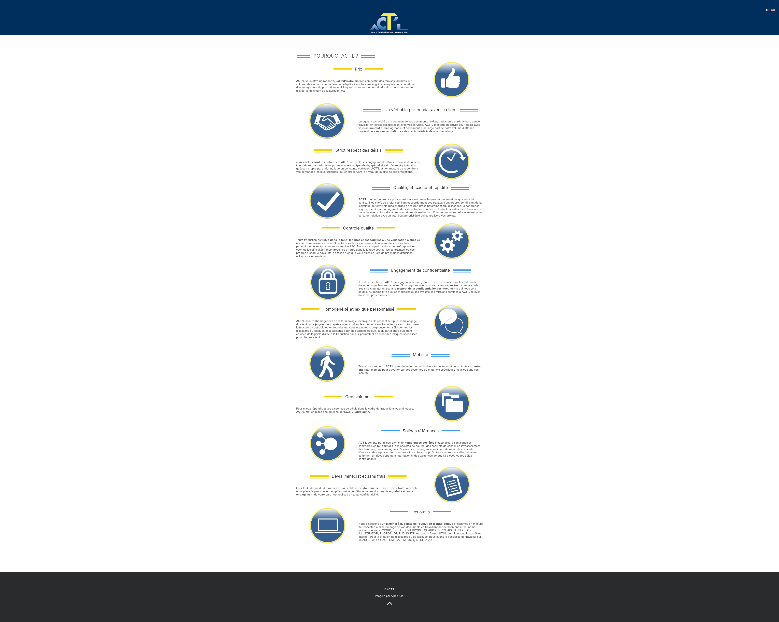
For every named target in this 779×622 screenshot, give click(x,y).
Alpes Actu (397, 595)
